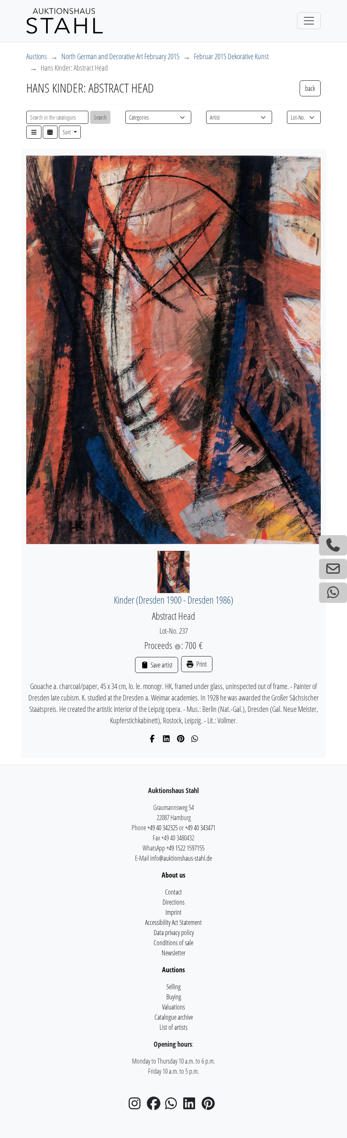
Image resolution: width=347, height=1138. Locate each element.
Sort (67, 132)
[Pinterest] (181, 738)
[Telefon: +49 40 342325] (333, 545)
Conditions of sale (173, 942)
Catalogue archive (173, 1017)
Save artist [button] (161, 665)
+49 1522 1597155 (185, 848)
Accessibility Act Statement (173, 922)
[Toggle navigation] (309, 20)
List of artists (173, 1027)
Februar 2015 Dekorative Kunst (231, 56)
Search (100, 117)
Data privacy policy (174, 932)
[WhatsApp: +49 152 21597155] (333, 593)
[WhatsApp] (195, 738)
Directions (173, 902)
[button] (33, 132)
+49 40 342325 (162, 827)
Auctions (36, 56)
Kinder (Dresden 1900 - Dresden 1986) (173, 600)
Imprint (173, 912)
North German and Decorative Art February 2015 (120, 56)
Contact (173, 892)
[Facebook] (152, 738)
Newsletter (173, 952)
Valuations (173, 1007)
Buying (173, 996)
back (310, 88)
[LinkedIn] (166, 738)
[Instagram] (137, 1106)
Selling (173, 986)
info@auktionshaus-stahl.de (181, 858)
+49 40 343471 (200, 827)
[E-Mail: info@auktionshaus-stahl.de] (333, 569)
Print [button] (201, 664)
